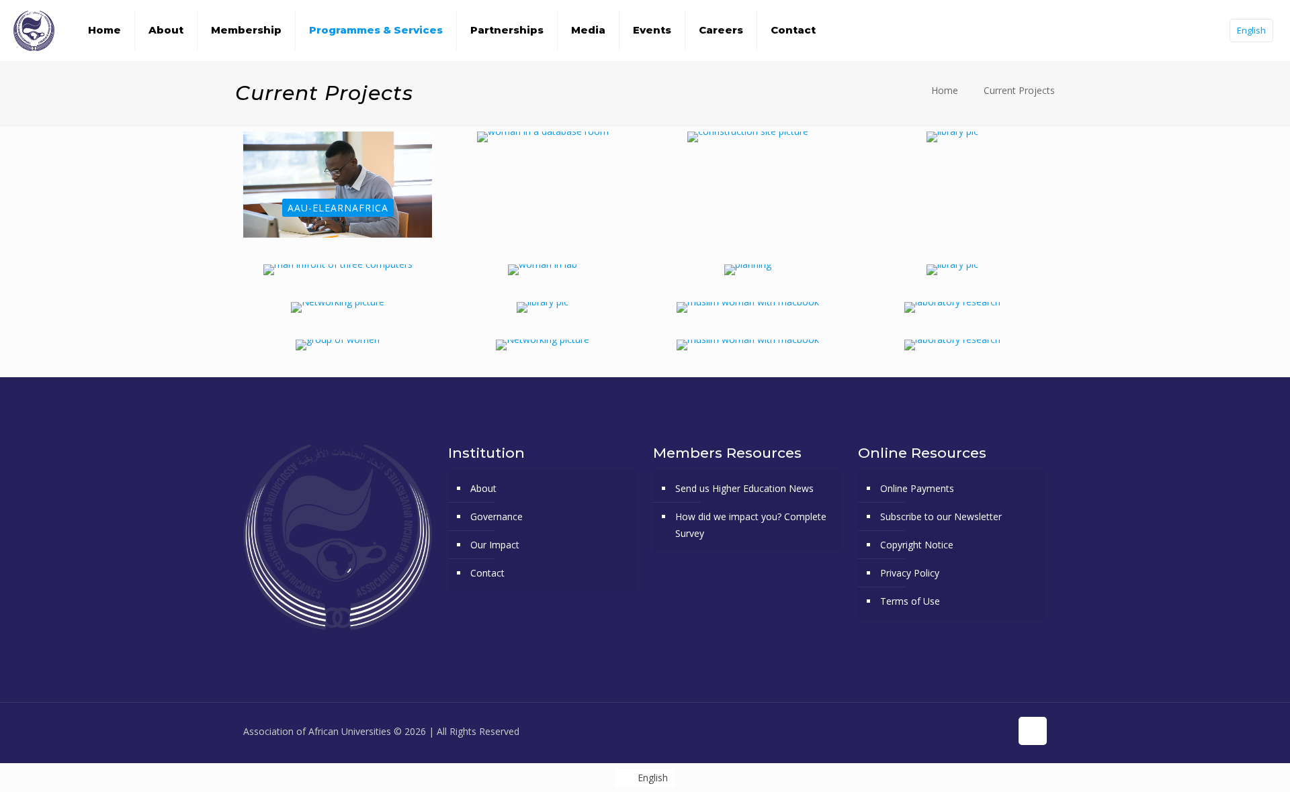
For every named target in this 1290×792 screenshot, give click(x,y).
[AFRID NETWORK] (542, 269)
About (483, 488)
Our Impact (494, 544)
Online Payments (917, 488)
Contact (487, 572)
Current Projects (1019, 90)
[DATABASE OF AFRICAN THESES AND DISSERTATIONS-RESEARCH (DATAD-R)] (542, 307)
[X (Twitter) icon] (944, 731)
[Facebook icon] (929, 731)
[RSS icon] (1000, 731)
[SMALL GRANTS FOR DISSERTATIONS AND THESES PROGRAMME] (747, 345)
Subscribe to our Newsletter (941, 516)
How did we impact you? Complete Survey (750, 525)
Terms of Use (910, 601)
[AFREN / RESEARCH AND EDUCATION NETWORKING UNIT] (542, 137)
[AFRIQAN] (747, 269)
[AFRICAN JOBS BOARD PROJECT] (337, 269)
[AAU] (33, 30)
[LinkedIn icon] (986, 731)
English (1251, 30)
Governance (496, 516)
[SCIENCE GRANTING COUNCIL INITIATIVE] (952, 345)
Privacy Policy (909, 572)
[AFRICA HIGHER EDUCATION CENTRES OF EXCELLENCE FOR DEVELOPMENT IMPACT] (747, 137)
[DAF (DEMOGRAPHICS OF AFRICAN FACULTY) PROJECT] (747, 307)
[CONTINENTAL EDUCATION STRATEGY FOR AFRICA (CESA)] (952, 269)
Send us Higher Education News (744, 488)
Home (944, 90)
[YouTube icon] (958, 731)
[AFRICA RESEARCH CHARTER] (952, 137)
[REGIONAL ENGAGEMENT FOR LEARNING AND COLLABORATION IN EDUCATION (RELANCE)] (337, 345)
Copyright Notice (916, 544)
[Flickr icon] (972, 731)
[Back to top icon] (1033, 731)
